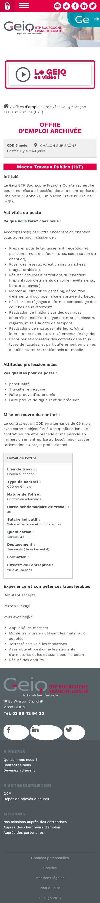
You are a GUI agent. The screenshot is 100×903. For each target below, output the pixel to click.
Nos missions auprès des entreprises (35, 822)
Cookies (50, 868)
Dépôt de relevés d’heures (26, 799)
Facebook (21, 732)
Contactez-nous (17, 765)
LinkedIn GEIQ (51, 732)
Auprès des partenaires (23, 833)
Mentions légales (50, 878)
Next (94, 28)
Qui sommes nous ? (20, 760)
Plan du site (50, 888)
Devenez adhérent (19, 770)
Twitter (79, 732)
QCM (7, 793)
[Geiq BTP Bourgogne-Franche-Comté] (33, 28)
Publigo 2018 (50, 898)
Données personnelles (50, 858)
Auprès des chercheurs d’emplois (32, 827)
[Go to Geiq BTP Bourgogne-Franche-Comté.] (6, 107)
